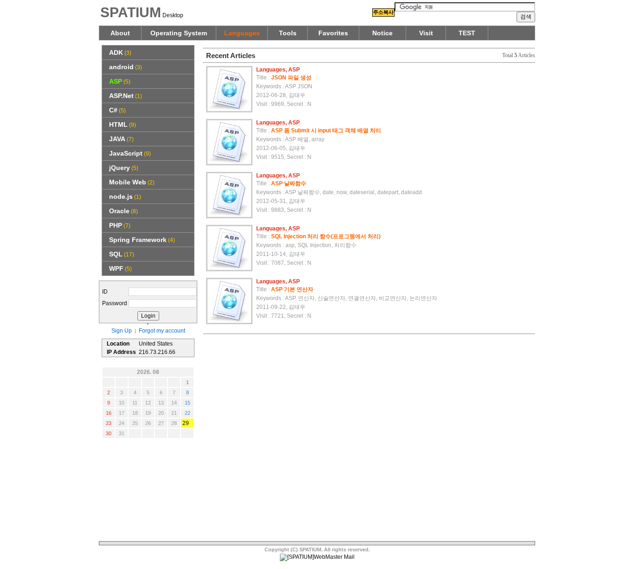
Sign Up (121, 330)
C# (113, 110)
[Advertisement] (148, 490)
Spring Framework (138, 239)
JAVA (117, 139)
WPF (116, 268)
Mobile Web (127, 182)
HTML (118, 124)
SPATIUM (130, 12)
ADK (116, 52)
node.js (121, 196)
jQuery (119, 167)
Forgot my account (162, 330)
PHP (115, 225)
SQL (116, 254)
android (121, 67)
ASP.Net (121, 95)
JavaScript (125, 153)
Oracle (119, 211)
